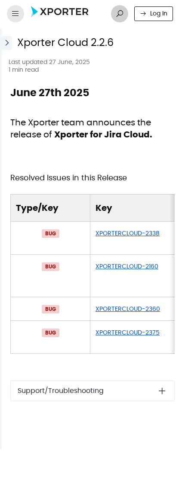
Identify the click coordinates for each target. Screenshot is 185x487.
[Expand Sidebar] (6, 239)
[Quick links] (66, 13)
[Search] (119, 13)
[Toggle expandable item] (162, 390)
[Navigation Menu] (15, 13)
